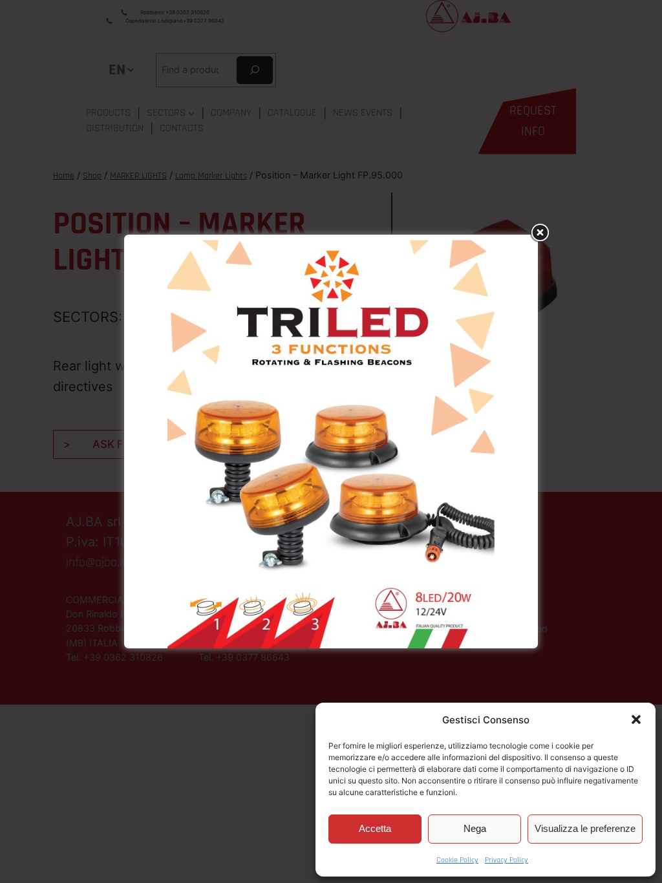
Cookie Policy (457, 860)
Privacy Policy (506, 860)
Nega (475, 828)
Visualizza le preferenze (585, 828)
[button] (636, 719)
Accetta (375, 828)
